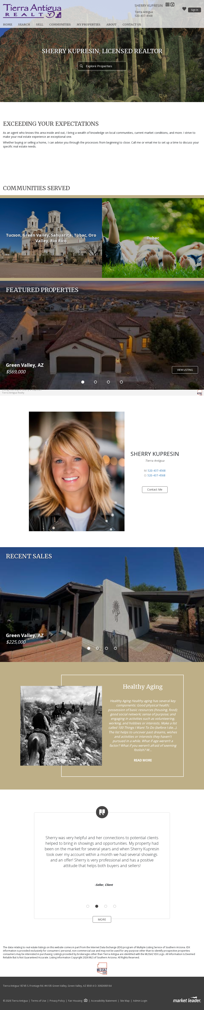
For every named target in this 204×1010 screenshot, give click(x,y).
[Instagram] (168, 5)
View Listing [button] (185, 370)
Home (7, 24)
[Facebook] (172, 5)
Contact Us (132, 24)
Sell (39, 24)
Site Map (125, 1000)
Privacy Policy (57, 1000)
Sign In (194, 10)
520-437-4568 (144, 16)
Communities (60, 24)
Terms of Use (38, 1000)
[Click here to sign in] (184, 10)
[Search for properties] (81, 66)
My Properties (88, 24)
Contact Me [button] (154, 489)
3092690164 (105, 985)
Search (24, 24)
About (111, 24)
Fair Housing (75, 1000)
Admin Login (140, 1000)
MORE (102, 919)
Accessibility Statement (104, 1000)
